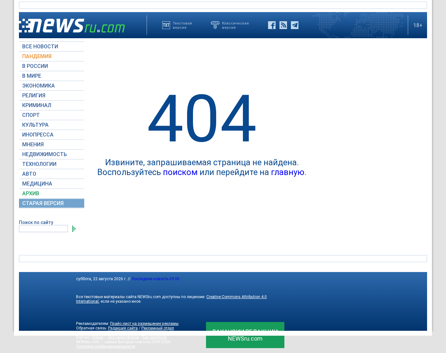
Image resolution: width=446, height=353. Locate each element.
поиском (180, 172)
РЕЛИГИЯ (33, 95)
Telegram (137, 332)
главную (287, 172)
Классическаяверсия (235, 25)
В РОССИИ (35, 66)
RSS (122, 332)
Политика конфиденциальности (105, 346)
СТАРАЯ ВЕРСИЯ (43, 203)
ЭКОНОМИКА (38, 86)
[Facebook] (272, 25)
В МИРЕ (31, 76)
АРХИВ (30, 193)
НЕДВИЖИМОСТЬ (44, 154)
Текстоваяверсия (182, 25)
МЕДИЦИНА (37, 184)
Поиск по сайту (36, 222)
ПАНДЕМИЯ (37, 56)
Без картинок (155, 337)
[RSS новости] (283, 25)
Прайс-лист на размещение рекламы (144, 323)
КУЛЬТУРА (35, 125)
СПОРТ (31, 115)
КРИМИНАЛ (36, 105)
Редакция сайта (123, 328)
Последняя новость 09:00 (156, 279)
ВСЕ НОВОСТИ (40, 46)
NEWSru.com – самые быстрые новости (113, 342)
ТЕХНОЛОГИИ (39, 164)
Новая (98, 337)
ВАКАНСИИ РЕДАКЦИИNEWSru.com (245, 335)
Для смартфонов (123, 337)
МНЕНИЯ (33, 144)
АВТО (29, 174)
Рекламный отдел (157, 328)
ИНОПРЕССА (38, 135)
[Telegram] (294, 25)
